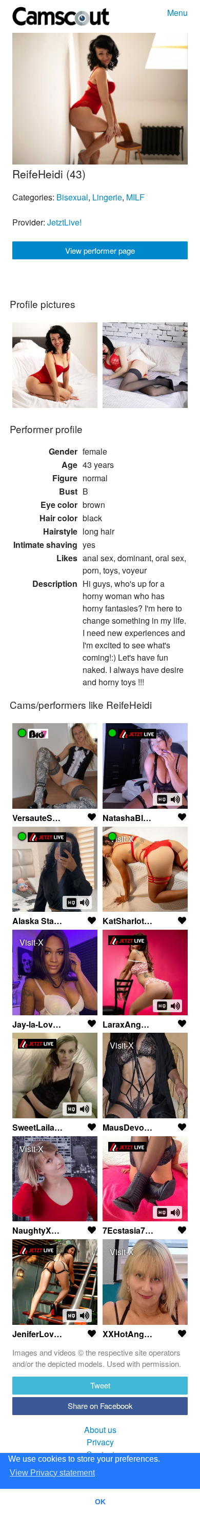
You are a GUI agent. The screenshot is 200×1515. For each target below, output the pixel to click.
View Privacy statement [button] (52, 1472)
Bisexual (72, 197)
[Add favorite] (92, 817)
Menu (177, 12)
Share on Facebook (100, 1405)
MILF (135, 197)
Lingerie (107, 197)
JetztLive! (64, 222)
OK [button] (100, 1502)
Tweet (100, 1385)
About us (100, 1430)
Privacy (100, 1442)
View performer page (100, 250)
